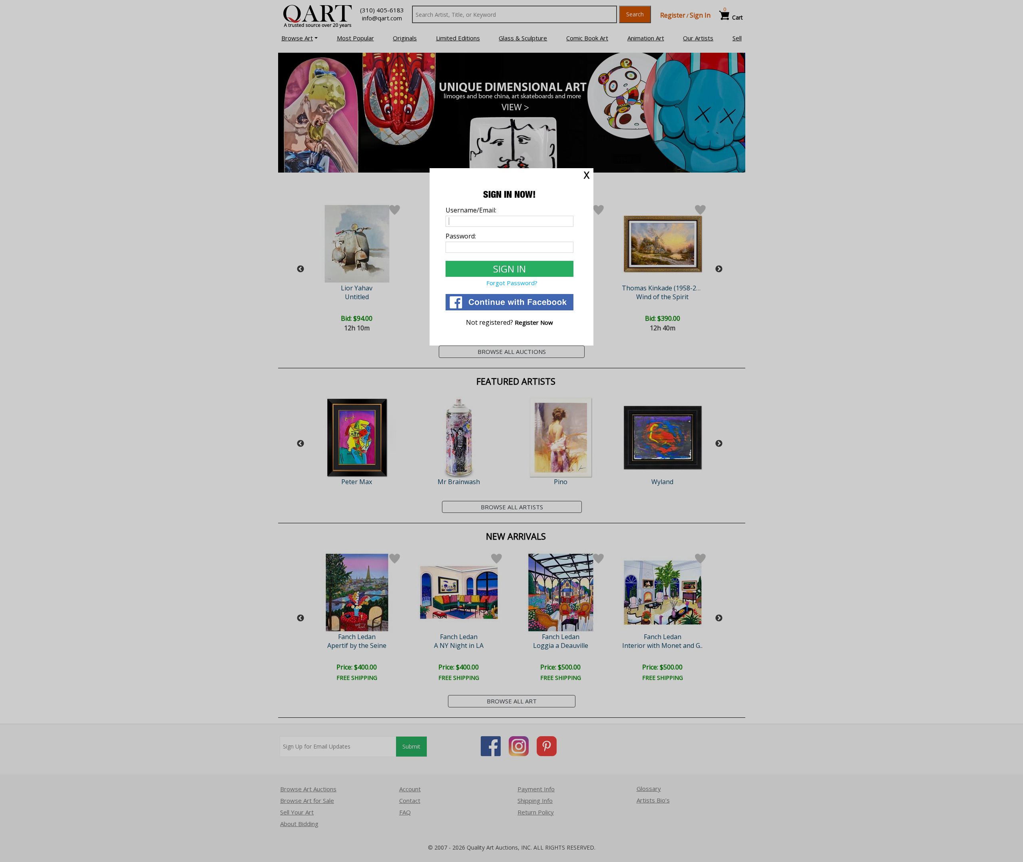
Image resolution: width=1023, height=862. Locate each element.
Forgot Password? (511, 283)
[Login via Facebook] (509, 308)
